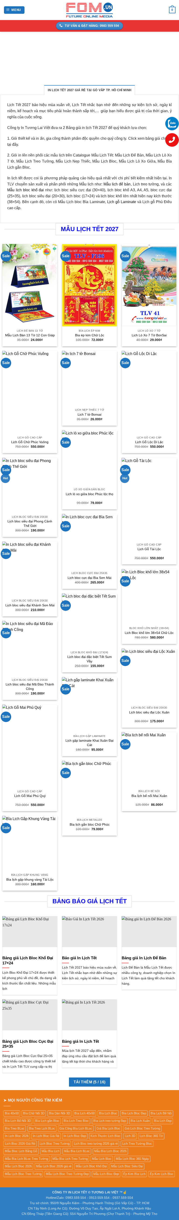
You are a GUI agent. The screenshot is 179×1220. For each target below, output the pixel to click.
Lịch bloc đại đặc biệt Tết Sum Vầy (89, 659)
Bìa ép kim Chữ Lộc (89, 335)
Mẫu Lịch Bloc (101, 1159)
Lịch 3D (130, 1136)
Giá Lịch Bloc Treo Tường (142, 1128)
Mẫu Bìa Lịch (50, 1151)
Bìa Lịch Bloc (108, 1113)
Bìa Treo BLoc (14, 1128)
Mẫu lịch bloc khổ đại (25, 190)
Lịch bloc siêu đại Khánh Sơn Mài (30, 605)
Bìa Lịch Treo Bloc (76, 1121)
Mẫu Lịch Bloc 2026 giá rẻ (53, 1166)
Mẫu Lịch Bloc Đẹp (106, 1174)
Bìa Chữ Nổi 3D (34, 1113)
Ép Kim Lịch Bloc (161, 1174)
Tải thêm (90, 1082)
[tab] (89, 90)
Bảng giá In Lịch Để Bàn (144, 958)
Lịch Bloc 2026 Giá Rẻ (20, 1143)
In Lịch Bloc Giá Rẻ (46, 1136)
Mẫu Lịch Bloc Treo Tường (23, 1174)
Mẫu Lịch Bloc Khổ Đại (91, 1166)
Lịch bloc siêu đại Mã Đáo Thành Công (30, 686)
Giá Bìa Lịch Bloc (108, 1128)
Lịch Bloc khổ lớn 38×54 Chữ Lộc (149, 633)
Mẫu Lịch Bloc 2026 (18, 1166)
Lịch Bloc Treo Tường (54, 1143)
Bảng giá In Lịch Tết (80, 1041)
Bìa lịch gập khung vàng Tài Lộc (30, 879)
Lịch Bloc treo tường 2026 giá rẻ (96, 1143)
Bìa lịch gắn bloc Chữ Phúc (90, 824)
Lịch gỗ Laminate (121, 202)
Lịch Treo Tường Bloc (137, 1143)
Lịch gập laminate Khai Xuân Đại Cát (89, 743)
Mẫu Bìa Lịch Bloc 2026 (110, 1151)
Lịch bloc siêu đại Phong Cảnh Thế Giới (29, 523)
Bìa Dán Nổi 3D (59, 1113)
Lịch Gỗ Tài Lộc (149, 549)
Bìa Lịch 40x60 (84, 1113)
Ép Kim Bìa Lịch (134, 1174)
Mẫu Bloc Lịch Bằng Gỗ (21, 1151)
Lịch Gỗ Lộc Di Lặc (149, 442)
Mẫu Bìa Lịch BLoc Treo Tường (26, 1159)
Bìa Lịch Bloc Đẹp (134, 1113)
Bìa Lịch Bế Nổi (161, 1113)
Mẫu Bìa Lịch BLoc (77, 1151)
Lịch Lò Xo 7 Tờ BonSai (149, 335)
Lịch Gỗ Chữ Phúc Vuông (29, 442)
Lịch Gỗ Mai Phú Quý (30, 796)
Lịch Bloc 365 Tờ (151, 1136)
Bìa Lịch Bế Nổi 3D (18, 1121)
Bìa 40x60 (12, 1113)
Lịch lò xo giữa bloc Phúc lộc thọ (89, 494)
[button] (14, 10)
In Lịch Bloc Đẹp (75, 1136)
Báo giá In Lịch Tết (79, 958)
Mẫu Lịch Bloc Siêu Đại (127, 1166)
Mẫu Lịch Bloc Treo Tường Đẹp (67, 1174)
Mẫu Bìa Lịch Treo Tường (70, 1159)
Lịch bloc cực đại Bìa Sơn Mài (89, 578)
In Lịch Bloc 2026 (16, 1136)
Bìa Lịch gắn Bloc (47, 1121)
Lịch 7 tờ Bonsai (89, 414)
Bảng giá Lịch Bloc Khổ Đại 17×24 (27, 960)
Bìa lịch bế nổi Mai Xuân (149, 796)
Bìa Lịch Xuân (140, 1121)
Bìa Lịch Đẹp (163, 1121)
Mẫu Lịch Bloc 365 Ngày (132, 1159)
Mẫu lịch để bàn (117, 184)
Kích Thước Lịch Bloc (105, 1136)
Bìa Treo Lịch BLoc (42, 1128)
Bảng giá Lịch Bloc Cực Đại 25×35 (27, 1044)
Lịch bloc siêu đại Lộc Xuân (149, 712)
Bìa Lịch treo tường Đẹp (109, 1121)
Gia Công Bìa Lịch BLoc (75, 1128)
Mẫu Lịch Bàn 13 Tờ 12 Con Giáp (30, 335)
